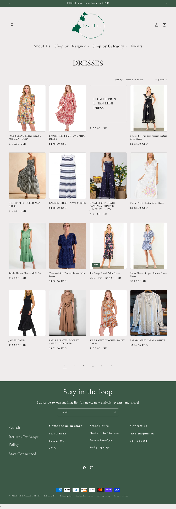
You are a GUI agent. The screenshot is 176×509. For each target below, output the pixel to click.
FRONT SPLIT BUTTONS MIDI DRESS (67, 138)
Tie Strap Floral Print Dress (105, 273)
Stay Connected (22, 454)
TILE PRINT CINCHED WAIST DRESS (107, 342)
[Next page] (111, 366)
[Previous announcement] (10, 3)
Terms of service (121, 496)
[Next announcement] (166, 3)
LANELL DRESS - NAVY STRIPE (67, 203)
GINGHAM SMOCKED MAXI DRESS (25, 205)
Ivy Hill (20, 496)
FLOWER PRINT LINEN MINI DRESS (105, 103)
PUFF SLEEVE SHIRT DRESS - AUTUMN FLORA (26, 138)
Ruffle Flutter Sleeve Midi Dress (26, 273)
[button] (12, 25)
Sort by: (119, 80)
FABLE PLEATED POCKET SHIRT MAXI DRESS (64, 342)
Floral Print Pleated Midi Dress (147, 203)
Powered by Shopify (32, 496)
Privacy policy (50, 496)
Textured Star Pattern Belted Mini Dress (67, 275)
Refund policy (66, 496)
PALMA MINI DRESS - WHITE (147, 340)
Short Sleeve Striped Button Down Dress (148, 275)
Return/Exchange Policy (24, 441)
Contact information (84, 496)
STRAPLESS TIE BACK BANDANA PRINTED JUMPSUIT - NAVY (102, 206)
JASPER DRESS (17, 340)
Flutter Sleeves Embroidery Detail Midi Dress (148, 138)
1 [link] (65, 365)
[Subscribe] (115, 412)
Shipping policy (103, 496)
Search (14, 428)
